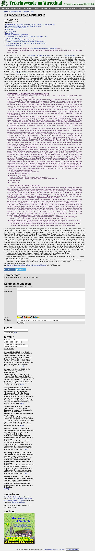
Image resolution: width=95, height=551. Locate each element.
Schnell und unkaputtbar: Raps (15, 28)
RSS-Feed (62, 549)
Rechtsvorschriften (23, 73)
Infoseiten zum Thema (13, 45)
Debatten (56, 9)
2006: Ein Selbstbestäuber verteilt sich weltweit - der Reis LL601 (26, 36)
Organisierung (27, 9)
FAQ (56, 549)
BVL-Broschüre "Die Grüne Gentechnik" (43, 49)
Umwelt (36, 9)
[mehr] (22, 366)
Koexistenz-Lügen (28, 11)
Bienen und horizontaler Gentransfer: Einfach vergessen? (24, 26)
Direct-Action (5, 9)
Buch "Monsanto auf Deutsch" (37, 265)
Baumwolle (9, 33)
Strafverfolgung (70, 56)
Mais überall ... (10, 29)
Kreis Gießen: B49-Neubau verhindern (17, 497)
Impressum (51, 549)
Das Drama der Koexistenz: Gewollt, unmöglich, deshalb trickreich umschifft (30, 24)
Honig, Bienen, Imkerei (13, 38)
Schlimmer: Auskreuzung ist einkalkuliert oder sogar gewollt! (26, 43)
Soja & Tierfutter (10, 31)
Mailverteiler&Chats (18, 502)
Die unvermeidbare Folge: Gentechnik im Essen (22, 40)
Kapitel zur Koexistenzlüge (16, 265)
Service (90, 9)
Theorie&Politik (46, 9)
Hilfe (15, 332)
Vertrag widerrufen (72, 549)
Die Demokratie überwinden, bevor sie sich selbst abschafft (18, 499)
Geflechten (31, 56)
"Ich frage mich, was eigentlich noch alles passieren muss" (25, 42)
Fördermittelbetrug (43, 56)
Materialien (82, 9)
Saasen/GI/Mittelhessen (69, 9)
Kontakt (45, 549)
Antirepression (16, 9)
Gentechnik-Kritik (15, 11)
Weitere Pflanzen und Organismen (16, 35)
